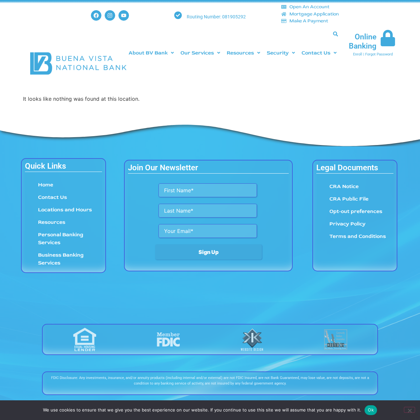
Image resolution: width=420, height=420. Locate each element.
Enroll (357, 54)
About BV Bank (148, 53)
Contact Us (316, 53)
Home (45, 184)
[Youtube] (123, 15)
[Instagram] (110, 15)
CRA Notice (344, 186)
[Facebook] (96, 15)
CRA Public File (348, 199)
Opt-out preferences (355, 211)
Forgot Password (379, 54)
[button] (151, 52)
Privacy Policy (347, 223)
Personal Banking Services (60, 238)
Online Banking (362, 41)
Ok (371, 409)
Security (278, 53)
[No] (409, 410)
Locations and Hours (65, 209)
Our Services (197, 53)
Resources (240, 53)
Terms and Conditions (357, 236)
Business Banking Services (61, 259)
